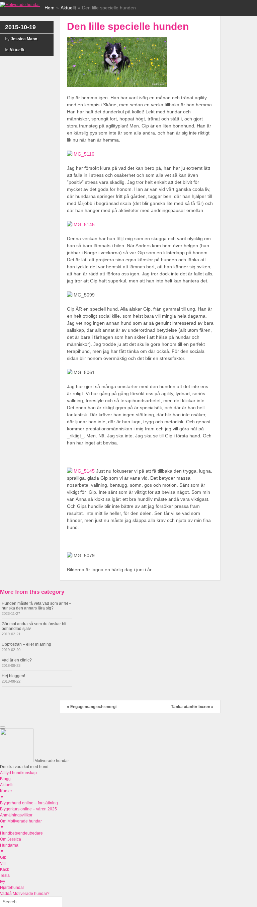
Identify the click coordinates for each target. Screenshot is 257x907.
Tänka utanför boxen (192, 706)
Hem (50, 7)
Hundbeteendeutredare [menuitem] (21, 833)
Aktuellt (68, 7)
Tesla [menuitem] (5, 875)
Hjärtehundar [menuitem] (12, 887)
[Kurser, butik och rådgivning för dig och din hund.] (20, 4)
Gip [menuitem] (3, 857)
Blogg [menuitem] (5, 779)
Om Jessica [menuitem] (10, 839)
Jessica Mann (24, 39)
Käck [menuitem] (4, 869)
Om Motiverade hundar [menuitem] (21, 824)
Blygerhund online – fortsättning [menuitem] (29, 803)
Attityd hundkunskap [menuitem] (18, 772)
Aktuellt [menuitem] (6, 785)
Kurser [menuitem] (6, 794)
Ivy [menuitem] (2, 881)
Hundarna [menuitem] (9, 848)
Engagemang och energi (91, 706)
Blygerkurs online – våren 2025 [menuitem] (28, 809)
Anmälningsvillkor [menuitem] (16, 815)
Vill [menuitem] (3, 863)
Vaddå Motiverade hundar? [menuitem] (25, 893)
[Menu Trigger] (2, 728)
